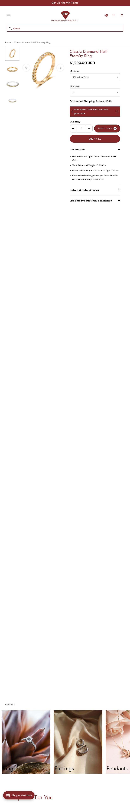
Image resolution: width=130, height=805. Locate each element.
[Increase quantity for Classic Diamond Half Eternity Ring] (89, 128)
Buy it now (95, 138)
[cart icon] (122, 15)
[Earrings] (78, 742)
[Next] (60, 67)
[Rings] (26, 742)
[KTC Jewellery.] (65, 15)
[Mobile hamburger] (8, 15)
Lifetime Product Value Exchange (91, 200)
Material (74, 71)
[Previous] (26, 67)
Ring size (75, 86)
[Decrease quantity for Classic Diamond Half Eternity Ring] (73, 128)
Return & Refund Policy (84, 190)
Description (77, 149)
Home (8, 42)
